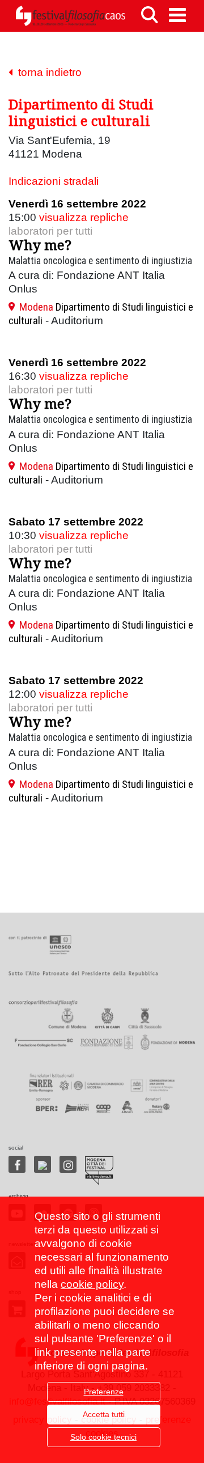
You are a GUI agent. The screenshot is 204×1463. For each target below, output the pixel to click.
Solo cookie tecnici (103, 1436)
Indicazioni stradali (53, 181)
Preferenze (104, 1391)
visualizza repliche (84, 217)
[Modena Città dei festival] (99, 1170)
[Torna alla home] (70, 16)
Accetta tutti (104, 1414)
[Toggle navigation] (177, 15)
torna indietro (47, 72)
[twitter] (42, 1164)
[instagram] (68, 1164)
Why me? (39, 244)
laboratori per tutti (50, 231)
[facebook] (17, 1164)
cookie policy (92, 1284)
